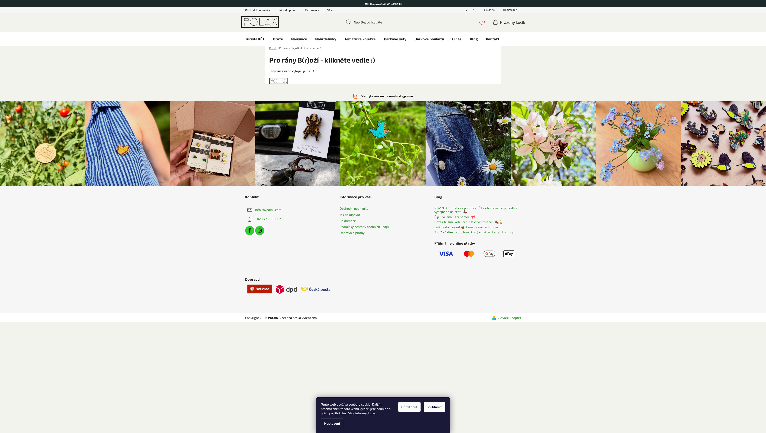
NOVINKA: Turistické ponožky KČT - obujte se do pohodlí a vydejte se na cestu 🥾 (475, 209)
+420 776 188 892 (268, 219)
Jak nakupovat (287, 10)
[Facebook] (249, 230)
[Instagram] (259, 230)
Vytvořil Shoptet (509, 318)
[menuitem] (255, 39)
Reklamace (312, 10)
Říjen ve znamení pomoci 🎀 (454, 217)
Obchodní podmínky (257, 10)
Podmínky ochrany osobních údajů (364, 227)
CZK (467, 9)
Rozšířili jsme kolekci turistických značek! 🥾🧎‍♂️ (468, 222)
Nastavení (332, 423)
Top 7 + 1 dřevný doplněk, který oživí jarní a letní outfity (473, 232)
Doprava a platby (352, 233)
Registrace (510, 9)
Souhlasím (434, 407)
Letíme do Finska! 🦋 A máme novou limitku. (466, 227)
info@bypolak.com (268, 209)
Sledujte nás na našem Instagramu (387, 96)
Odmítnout (409, 407)
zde (372, 413)
